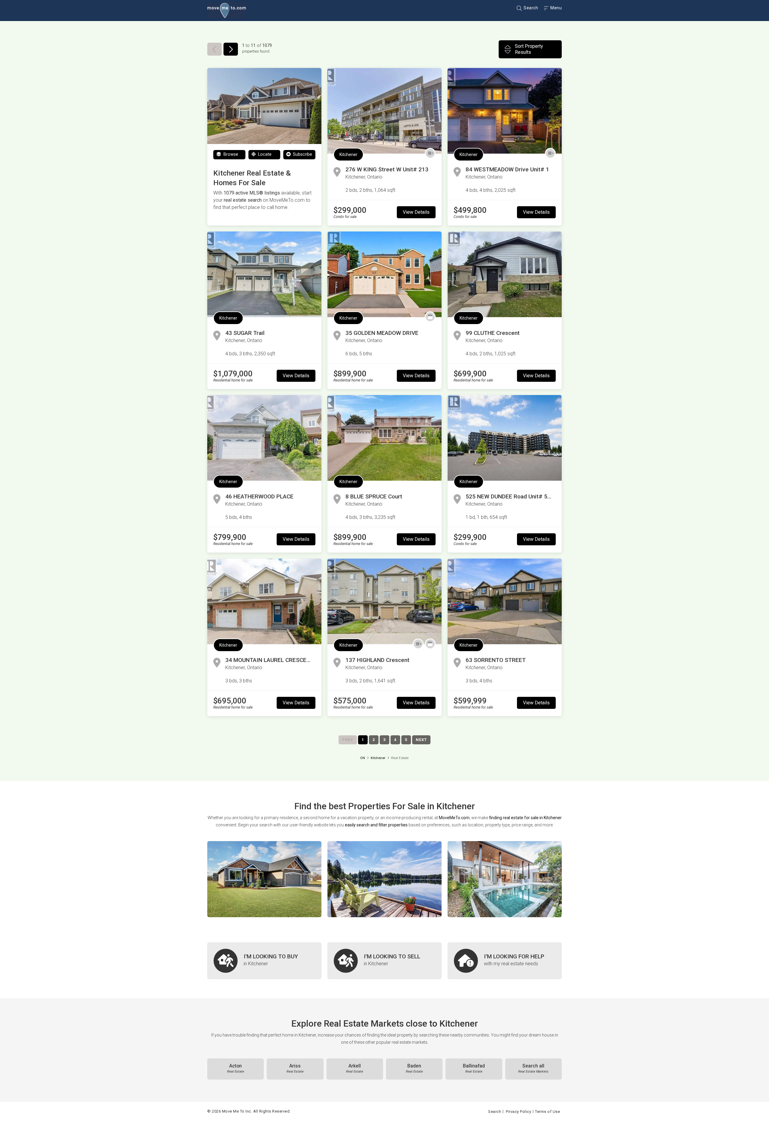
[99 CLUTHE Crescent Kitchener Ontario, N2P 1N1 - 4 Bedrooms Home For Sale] (505, 274)
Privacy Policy (518, 1111)
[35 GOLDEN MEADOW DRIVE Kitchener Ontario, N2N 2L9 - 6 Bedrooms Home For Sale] (384, 274)
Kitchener (348, 154)
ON (362, 758)
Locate (264, 154)
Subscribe (302, 154)
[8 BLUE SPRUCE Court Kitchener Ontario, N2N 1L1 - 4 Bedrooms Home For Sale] (384, 438)
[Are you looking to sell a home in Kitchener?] (384, 961)
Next (421, 739)
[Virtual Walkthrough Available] (430, 153)
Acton (235, 1068)
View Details (416, 212)
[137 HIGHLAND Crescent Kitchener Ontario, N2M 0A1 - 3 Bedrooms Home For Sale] (384, 601)
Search (530, 7)
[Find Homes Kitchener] (264, 879)
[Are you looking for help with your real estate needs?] (504, 961)
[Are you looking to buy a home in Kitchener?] (264, 961)
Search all (533, 1068)
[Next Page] (230, 49)
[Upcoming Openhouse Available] (430, 316)
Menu (555, 7)
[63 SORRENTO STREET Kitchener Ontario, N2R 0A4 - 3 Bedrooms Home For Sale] (505, 601)
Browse (230, 154)
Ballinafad (474, 1068)
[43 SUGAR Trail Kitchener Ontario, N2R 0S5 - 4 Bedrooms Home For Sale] (264, 274)
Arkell (354, 1068)
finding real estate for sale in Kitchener (525, 817)
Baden (414, 1068)
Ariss (295, 1068)
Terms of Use (547, 1111)
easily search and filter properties (376, 824)
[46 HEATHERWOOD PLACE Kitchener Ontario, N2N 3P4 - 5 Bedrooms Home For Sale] (264, 438)
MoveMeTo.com (454, 817)
